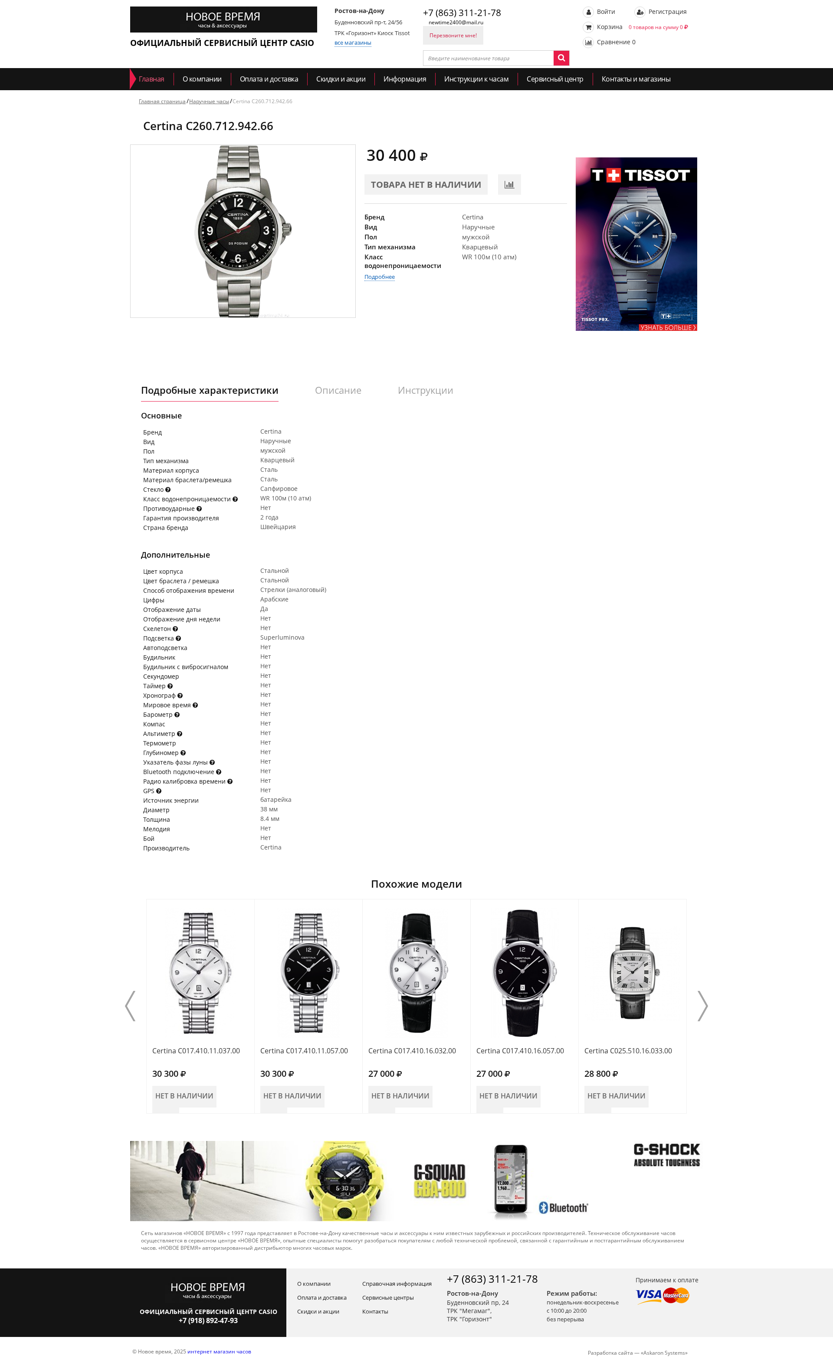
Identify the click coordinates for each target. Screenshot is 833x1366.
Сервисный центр (555, 79)
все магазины (353, 42)
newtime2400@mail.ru (456, 22)
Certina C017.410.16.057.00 (520, 1051)
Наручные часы (209, 101)
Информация (405, 79)
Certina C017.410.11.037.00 (196, 1051)
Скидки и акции (340, 79)
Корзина (639, 27)
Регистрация (667, 11)
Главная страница (162, 101)
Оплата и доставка (269, 79)
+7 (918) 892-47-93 (208, 1320)
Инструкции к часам (476, 79)
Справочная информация (397, 1284)
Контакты (375, 1311)
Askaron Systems (664, 1352)
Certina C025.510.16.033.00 (628, 1051)
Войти (605, 11)
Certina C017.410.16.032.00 (412, 1051)
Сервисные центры (388, 1297)
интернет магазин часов (219, 1351)
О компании (202, 79)
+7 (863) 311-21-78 (462, 13)
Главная (151, 79)
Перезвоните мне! (453, 35)
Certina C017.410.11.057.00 (304, 1051)
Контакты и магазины (636, 79)
